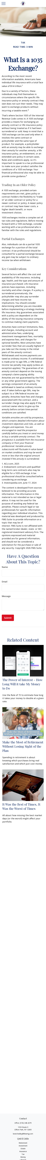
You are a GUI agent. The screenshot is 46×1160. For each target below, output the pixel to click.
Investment (23, 1146)
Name (5, 567)
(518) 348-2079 (25, 1123)
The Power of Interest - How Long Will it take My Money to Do (22, 684)
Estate (23, 1148)
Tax (23, 1154)
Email (4, 581)
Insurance (23, 1151)
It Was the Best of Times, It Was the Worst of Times (21, 806)
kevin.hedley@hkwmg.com (23, 1134)
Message (6, 596)
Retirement (23, 1143)
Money (23, 1157)
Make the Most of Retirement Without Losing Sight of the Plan (22, 746)
